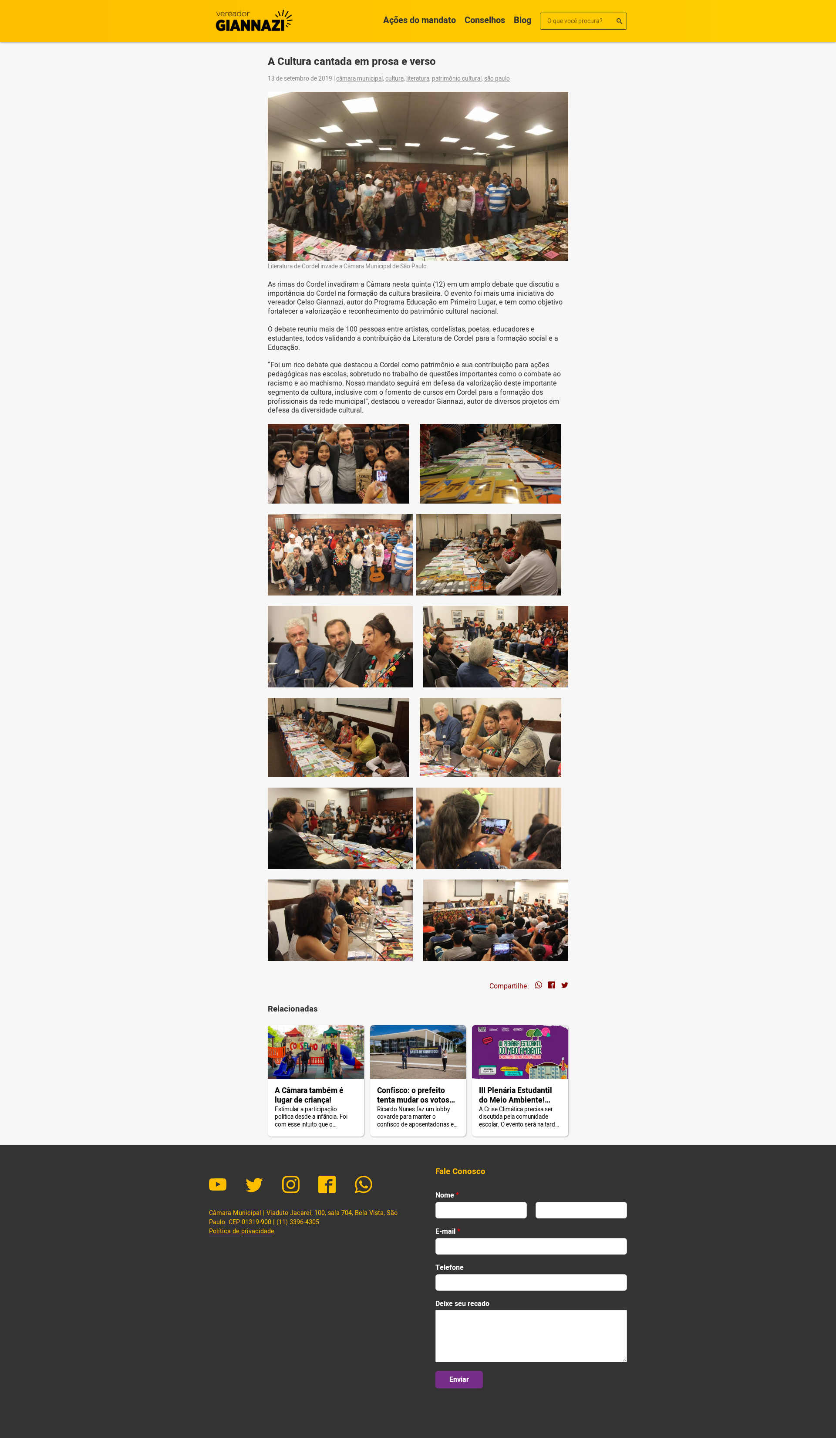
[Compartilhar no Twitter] (564, 986)
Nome (447, 1195)
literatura (417, 78)
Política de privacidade (241, 1231)
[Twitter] (254, 1186)
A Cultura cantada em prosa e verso (352, 61)
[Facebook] (327, 1186)
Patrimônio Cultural (457, 78)
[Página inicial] (252, 21)
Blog (522, 20)
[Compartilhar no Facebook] (551, 986)
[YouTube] (217, 1186)
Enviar (459, 1379)
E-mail (447, 1231)
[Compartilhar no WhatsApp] (538, 986)
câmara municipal (359, 78)
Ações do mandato (419, 20)
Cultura (394, 78)
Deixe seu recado (462, 1304)
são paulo (497, 78)
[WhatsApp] (363, 1186)
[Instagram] (291, 1186)
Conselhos (485, 20)
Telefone (449, 1267)
